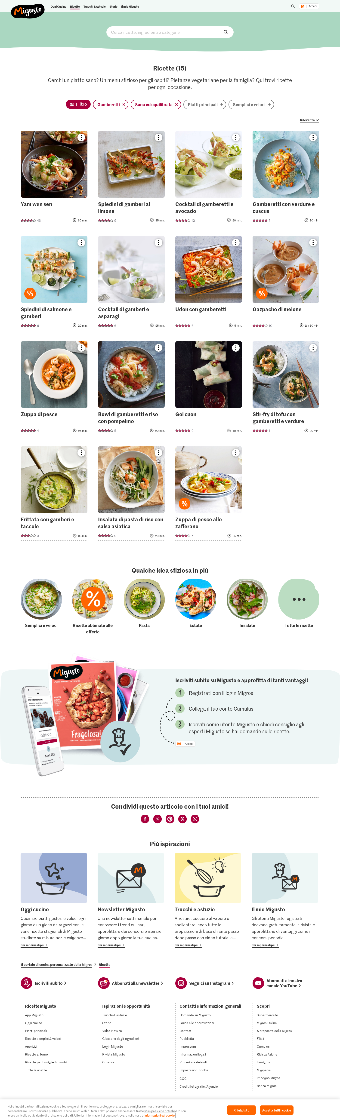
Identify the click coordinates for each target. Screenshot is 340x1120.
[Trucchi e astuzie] (208, 900)
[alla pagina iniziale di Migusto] (28, 7)
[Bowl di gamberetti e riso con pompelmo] (131, 389)
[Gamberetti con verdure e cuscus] (286, 179)
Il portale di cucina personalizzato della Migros (56, 964)
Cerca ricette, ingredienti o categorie (170, 32)
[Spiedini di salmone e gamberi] (54, 284)
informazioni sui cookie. (160, 1115)
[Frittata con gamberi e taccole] (54, 494)
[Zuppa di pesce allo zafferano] (208, 494)
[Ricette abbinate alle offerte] (92, 607)
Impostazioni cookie (193, 1070)
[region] (170, 1109)
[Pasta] (144, 607)
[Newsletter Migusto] (131, 900)
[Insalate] (247, 607)
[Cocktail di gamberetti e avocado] (208, 179)
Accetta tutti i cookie (276, 1110)
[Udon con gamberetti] (208, 284)
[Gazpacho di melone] (286, 284)
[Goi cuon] (208, 389)
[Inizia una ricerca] (293, 6)
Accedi (313, 6)
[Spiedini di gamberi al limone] (131, 179)
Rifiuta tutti (241, 1110)
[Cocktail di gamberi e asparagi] (131, 284)
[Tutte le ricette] (298, 607)
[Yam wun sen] (54, 179)
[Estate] (195, 607)
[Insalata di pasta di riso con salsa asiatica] (131, 494)
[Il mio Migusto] (285, 900)
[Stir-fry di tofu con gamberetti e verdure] (286, 389)
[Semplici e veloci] (41, 607)
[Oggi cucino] (54, 900)
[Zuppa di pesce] (54, 389)
